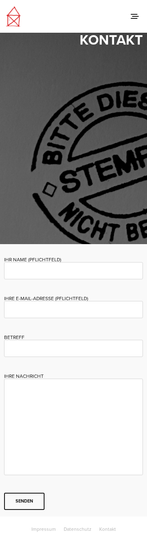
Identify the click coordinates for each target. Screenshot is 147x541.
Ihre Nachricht (24, 376)
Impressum (43, 529)
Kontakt (107, 529)
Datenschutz (77, 529)
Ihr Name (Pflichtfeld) (32, 260)
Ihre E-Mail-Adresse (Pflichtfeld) (46, 298)
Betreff (14, 337)
